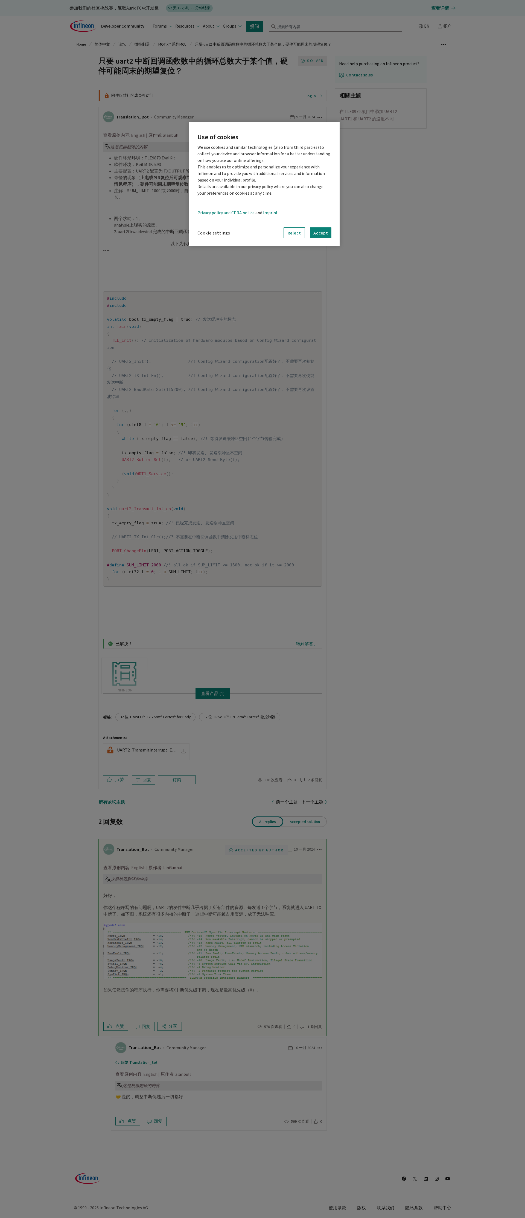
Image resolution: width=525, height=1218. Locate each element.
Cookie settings (213, 233)
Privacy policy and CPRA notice (226, 213)
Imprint (270, 213)
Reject (294, 233)
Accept (320, 233)
